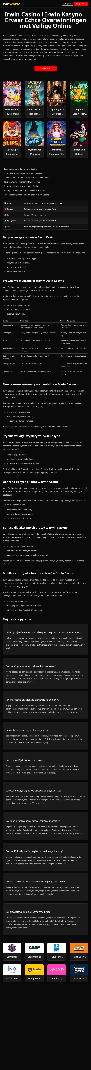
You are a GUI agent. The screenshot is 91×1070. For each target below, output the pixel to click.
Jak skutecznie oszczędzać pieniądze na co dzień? (32, 699)
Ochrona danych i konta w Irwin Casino (21, 186)
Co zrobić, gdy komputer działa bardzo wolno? (31, 666)
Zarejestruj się (81, 4)
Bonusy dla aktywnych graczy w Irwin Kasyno (24, 190)
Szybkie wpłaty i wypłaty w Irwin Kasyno (22, 182)
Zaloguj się (67, 4)
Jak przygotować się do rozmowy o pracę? (28, 911)
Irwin (11, 3)
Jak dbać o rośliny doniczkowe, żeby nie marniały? (33, 821)
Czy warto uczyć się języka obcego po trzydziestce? (33, 790)
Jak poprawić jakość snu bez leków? (25, 760)
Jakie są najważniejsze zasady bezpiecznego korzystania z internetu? (43, 632)
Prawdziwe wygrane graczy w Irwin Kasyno (23, 173)
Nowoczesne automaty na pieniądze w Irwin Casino (27, 177)
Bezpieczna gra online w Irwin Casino (20, 169)
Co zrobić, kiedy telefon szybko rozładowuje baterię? (34, 851)
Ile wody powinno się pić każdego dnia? (27, 730)
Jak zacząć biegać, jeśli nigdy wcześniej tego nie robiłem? (36, 881)
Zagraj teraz (45, 68)
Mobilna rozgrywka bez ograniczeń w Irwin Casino (26, 195)
